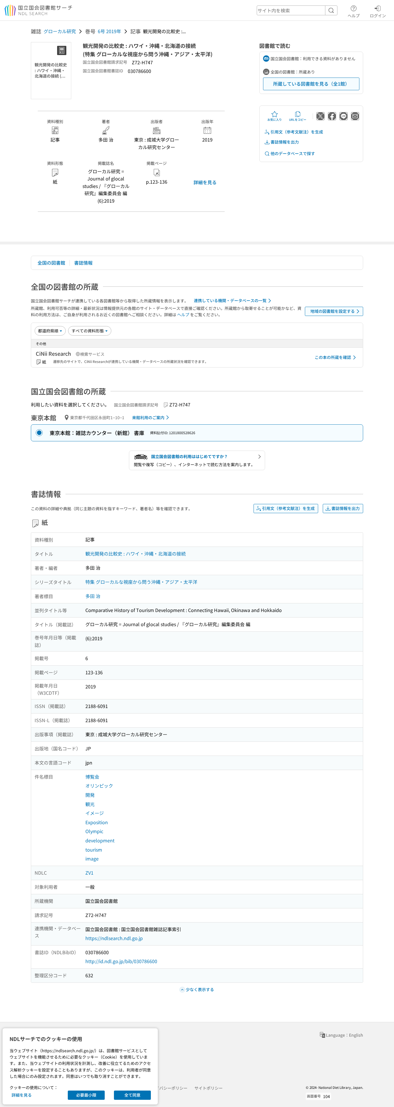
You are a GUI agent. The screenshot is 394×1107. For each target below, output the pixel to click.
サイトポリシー (208, 1088)
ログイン (378, 15)
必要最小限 (86, 1095)
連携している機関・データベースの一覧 (230, 300)
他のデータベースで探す (293, 153)
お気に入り (274, 119)
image (92, 858)
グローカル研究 (60, 31)
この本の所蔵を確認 (333, 357)
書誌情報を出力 (285, 142)
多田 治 (92, 595)
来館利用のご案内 (148, 417)
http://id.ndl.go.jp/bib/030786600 (121, 961)
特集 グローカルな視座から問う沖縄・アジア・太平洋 (141, 581)
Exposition (96, 822)
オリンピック (99, 785)
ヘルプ (354, 15)
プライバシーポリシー (167, 1088)
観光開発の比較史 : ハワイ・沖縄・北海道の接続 (135, 553)
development (100, 840)
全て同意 (132, 1095)
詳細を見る (205, 182)
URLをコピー (297, 119)
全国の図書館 (51, 262)
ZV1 (89, 872)
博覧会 (92, 776)
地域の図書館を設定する (332, 311)
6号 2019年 (109, 31)
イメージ (94, 812)
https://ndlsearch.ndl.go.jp (114, 938)
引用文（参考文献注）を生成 (297, 132)
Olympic (94, 831)
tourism (93, 849)
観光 (90, 804)
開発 (90, 794)
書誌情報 (83, 262)
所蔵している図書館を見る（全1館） (311, 83)
